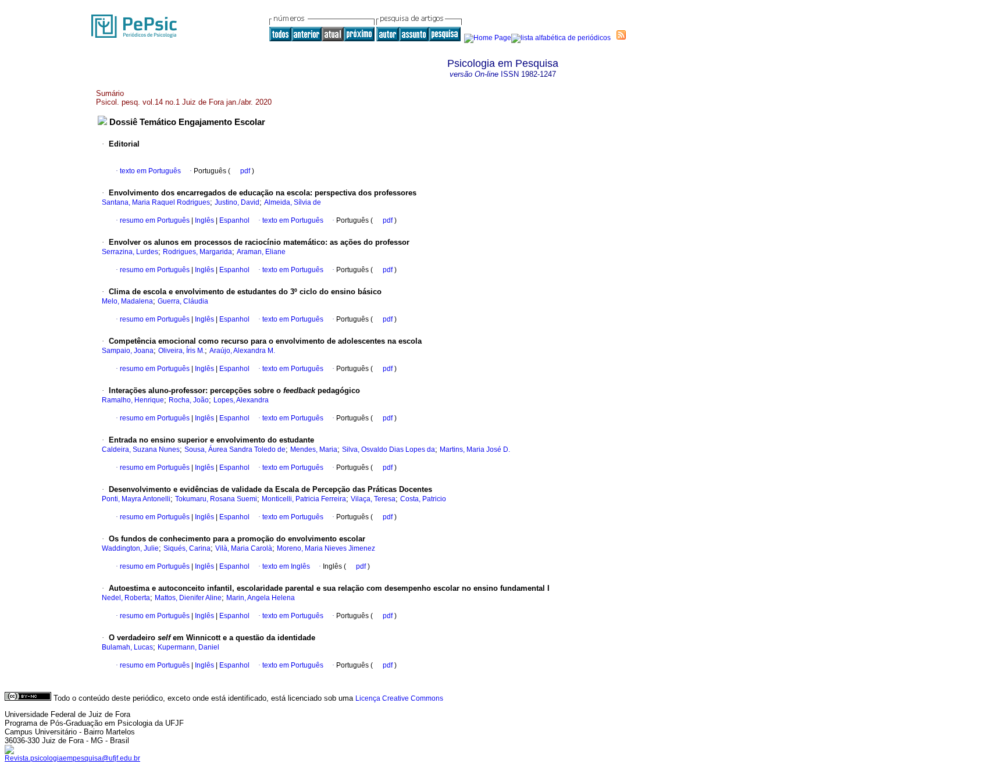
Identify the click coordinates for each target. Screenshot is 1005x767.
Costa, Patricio (423, 499)
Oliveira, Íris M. (181, 351)
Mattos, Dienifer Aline (188, 598)
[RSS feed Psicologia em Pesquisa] (621, 35)
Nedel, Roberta (126, 598)
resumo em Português (155, 220)
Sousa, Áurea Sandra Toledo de (235, 449)
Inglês (203, 220)
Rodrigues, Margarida (197, 252)
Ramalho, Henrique (133, 400)
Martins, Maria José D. (475, 449)
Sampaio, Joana (128, 351)
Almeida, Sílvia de (292, 202)
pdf (246, 171)
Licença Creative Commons (399, 698)
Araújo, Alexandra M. (242, 351)
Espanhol (234, 220)
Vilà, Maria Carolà (243, 548)
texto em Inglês (286, 566)
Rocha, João (189, 400)
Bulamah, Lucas (127, 647)
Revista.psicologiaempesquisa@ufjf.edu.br (72, 758)
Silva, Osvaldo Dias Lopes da (388, 449)
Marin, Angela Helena (260, 598)
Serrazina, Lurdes (130, 252)
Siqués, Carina (187, 548)
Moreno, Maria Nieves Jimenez (326, 548)
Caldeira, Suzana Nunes (141, 449)
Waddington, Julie (130, 548)
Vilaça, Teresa (373, 499)
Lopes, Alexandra (241, 400)
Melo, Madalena (127, 301)
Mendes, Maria (313, 449)
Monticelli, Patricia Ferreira (304, 499)
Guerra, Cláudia (183, 301)
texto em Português (150, 171)
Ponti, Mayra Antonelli (136, 499)
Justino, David (237, 202)
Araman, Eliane (261, 252)
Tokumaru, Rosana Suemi (216, 499)
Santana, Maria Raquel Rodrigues (156, 202)
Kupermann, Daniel (188, 647)
